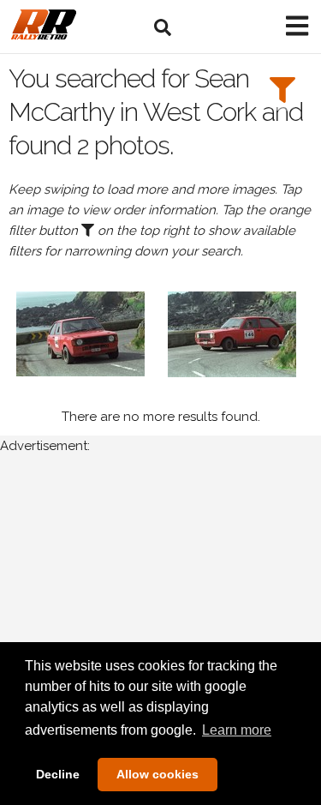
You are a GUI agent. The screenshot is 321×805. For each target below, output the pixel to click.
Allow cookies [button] (157, 774)
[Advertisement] (160, 638)
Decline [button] (58, 774)
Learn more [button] (236, 730)
